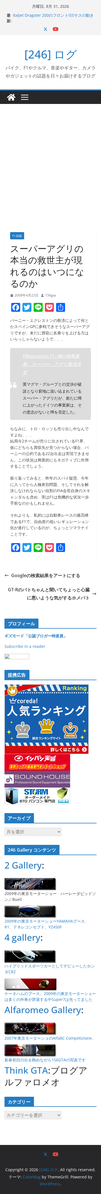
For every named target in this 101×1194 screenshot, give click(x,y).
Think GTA (26, 1070)
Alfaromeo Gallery (42, 1010)
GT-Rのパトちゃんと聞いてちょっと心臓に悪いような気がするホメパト (49, 594)
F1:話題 (17, 236)
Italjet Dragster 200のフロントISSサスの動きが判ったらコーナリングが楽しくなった (53, 18)
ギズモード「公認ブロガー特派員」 (35, 635)
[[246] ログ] (11, 97)
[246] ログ (50, 54)
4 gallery (22, 937)
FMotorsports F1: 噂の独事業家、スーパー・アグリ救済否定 (52, 364)
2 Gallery (23, 865)
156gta (50, 295)
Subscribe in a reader (24, 646)
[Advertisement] (50, 157)
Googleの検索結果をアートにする (45, 575)
